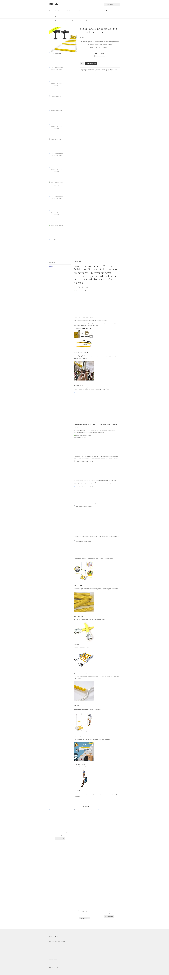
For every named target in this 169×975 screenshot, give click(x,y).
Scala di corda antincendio (98, 70)
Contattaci (73, 16)
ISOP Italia (53, 4)
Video (67, 16)
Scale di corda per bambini (59, 20)
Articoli (62, 16)
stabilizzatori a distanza (109, 70)
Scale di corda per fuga (100, 69)
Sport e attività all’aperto (67, 10)
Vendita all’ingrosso (53, 16)
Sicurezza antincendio (54, 10)
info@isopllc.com (53, 959)
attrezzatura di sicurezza (87, 70)
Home (52, 20)
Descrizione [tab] (52, 262)
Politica (80, 16)
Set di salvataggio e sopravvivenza (83, 10)
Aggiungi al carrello (91, 63)
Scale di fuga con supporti (111, 69)
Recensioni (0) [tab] (52, 266)
